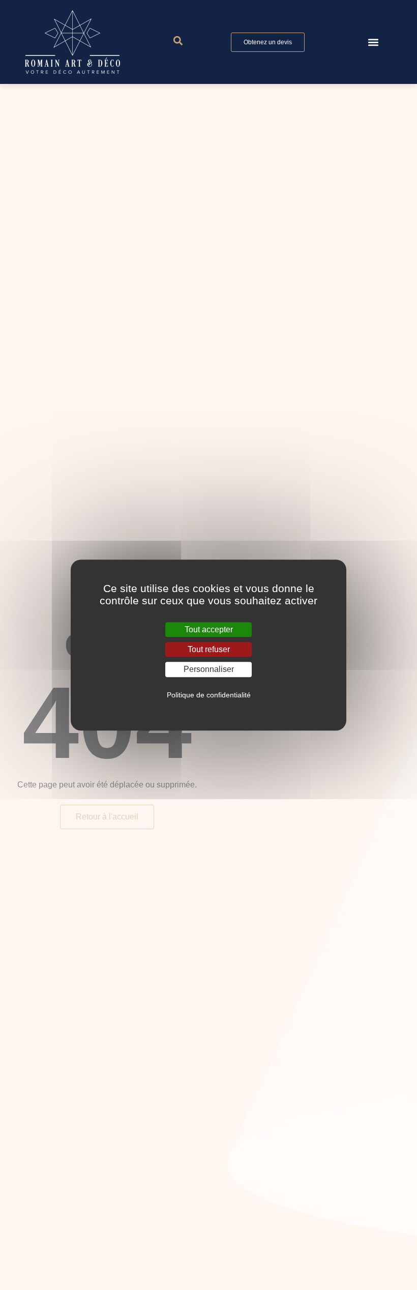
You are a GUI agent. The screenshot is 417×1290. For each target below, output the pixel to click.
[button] (373, 42)
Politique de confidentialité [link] (209, 695)
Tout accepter (209, 629)
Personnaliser (209, 669)
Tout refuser (209, 649)
